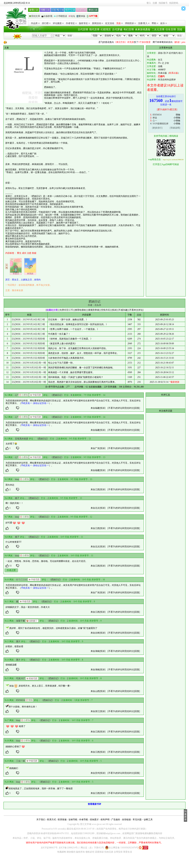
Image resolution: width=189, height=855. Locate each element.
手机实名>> (26, 403)
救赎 (34, 253)
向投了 (117, 42)
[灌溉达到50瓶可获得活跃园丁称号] (31, 620)
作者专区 (70, 23)
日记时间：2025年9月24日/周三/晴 (28, 319)
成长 (24, 253)
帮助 (154, 23)
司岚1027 (20, 678)
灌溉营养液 (93, 310)
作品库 (34, 23)
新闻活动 (96, 23)
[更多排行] (157, 128)
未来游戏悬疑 (142, 29)
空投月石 (105, 310)
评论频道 (57, 23)
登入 (149, 3)
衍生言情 (171, 29)
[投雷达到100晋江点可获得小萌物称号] (23, 395)
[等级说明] (175, 128)
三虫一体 (20, 761)
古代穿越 (117, 29)
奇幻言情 (128, 29)
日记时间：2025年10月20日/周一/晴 (29, 362)
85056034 (157, 114)
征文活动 (109, 23)
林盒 (155, 117)
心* (16, 395)
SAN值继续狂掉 (160, 123)
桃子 (17, 498)
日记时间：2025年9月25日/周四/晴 (28, 338)
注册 (155, 3)
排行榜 (45, 23)
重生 (19, 253)
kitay (17, 479)
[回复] (137, 408)
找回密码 (173, 3)
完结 (179, 29)
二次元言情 (158, 29)
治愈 (29, 253)
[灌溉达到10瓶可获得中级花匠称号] (35, 395)
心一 (155, 120)
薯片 (18, 641)
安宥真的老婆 (21, 438)
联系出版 (173, 73)
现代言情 (94, 29)
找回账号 (163, 3)
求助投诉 (129, 23)
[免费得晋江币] (66, 310)
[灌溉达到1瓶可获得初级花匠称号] (31, 678)
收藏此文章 (52, 310)
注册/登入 (142, 23)
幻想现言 (106, 29)
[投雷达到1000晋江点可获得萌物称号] (29, 700)
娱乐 (162, 23)
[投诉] (102, 408)
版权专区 (83, 23)
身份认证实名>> (41, 403)
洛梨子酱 (20, 621)
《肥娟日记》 (57, 395)
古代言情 (83, 29)
